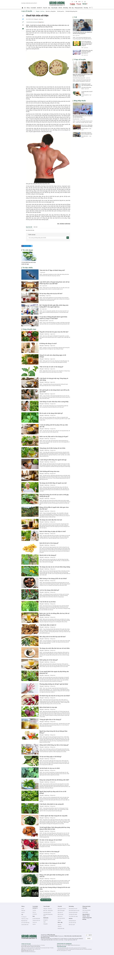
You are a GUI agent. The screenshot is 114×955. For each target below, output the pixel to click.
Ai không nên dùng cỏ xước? (48, 343)
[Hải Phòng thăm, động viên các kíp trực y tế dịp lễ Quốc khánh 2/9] (77, 52)
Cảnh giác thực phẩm (73, 914)
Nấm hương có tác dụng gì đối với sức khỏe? (53, 578)
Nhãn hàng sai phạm (86, 910)
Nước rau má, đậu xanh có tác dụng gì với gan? (54, 436)
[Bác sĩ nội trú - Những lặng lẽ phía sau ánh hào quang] (77, 127)
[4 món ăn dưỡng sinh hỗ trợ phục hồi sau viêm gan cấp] (30, 429)
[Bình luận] (22, 29)
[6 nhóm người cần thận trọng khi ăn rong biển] (30, 820)
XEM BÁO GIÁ (69, 943)
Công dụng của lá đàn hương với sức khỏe (52, 448)
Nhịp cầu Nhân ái (86, 914)
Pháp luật (23, 910)
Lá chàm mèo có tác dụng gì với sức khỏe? (53, 863)
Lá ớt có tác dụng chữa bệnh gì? (49, 590)
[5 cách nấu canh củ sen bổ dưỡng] (77, 93)
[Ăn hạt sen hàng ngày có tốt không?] (30, 761)
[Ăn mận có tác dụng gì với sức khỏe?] (30, 844)
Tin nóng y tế (23, 916)
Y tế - (41, 285)
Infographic (45, 923)
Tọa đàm (34, 910)
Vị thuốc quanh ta (60, 11)
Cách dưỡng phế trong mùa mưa (49, 471)
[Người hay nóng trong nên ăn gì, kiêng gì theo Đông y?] (30, 735)
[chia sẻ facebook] (22, 15)
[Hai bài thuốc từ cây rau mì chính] (30, 772)
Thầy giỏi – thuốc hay (40, 11)
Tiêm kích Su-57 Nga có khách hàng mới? (52, 270)
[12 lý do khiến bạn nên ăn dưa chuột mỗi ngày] (29, 256)
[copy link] (22, 22)
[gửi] (67, 237)
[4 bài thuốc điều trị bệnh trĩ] (30, 629)
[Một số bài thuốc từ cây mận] (30, 711)
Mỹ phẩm (59, 924)
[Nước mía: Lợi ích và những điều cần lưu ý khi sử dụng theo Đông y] (30, 618)
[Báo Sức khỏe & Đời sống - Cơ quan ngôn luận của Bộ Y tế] (57, 3)
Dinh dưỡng (65, 7)
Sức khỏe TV (39, 7)
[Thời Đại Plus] (85, 4)
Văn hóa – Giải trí (86, 915)
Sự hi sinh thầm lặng (25, 922)
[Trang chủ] (22, 7)
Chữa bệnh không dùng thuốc (71, 11)
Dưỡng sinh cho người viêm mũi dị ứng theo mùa (86, 85)
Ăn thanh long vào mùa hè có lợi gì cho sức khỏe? (55, 695)
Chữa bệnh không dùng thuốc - (79, 77)
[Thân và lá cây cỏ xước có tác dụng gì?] (30, 371)
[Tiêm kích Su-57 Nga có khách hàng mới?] (30, 274)
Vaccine (34, 924)
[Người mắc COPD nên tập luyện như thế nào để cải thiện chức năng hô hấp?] (83, 67)
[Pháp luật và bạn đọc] (78, 4)
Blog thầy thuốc (80, 101)
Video (44, 921)
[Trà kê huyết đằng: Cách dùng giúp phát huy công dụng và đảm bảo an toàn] (30, 831)
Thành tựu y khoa (24, 918)
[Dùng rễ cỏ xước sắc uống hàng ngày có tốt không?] (30, 359)
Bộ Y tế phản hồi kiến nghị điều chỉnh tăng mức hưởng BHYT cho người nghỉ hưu (54, 306)
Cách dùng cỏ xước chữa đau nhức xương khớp (54, 401)
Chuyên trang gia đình (87, 917)
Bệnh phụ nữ (60, 912)
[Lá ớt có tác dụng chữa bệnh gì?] (30, 594)
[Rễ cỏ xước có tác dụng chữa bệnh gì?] (30, 417)
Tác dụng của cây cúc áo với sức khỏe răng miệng (55, 567)
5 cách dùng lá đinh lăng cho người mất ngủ (53, 460)
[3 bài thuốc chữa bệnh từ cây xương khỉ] (30, 808)
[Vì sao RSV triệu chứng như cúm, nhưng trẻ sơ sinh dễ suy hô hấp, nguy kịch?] (83, 25)
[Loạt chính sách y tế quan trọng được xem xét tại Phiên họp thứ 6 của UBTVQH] (30, 286)
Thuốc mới (35, 922)
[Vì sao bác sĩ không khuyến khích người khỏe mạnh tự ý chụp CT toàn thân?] (30, 321)
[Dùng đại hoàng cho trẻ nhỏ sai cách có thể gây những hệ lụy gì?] (30, 499)
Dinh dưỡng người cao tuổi (74, 910)
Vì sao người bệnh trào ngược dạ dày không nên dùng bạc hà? (54, 672)
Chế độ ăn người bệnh (73, 912)
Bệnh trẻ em (60, 916)
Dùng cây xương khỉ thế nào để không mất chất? (54, 780)
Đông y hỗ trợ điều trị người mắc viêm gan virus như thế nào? (54, 508)
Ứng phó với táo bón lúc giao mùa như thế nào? (54, 332)
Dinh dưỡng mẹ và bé (73, 908)
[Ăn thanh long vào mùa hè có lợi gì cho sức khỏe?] (30, 700)
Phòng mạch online (79, 7)
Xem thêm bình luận (30, 230)
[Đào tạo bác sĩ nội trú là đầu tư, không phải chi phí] (77, 134)
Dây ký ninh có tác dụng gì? (48, 555)
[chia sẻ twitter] (22, 19)
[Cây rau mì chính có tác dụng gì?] (30, 856)
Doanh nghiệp (85, 912)
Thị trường (86, 7)
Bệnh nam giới (60, 914)
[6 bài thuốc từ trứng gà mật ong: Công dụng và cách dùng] (30, 383)
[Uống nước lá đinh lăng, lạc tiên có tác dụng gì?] (30, 749)
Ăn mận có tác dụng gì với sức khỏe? (51, 840)
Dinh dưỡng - (43, 295)
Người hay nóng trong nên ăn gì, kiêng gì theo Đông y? (53, 732)
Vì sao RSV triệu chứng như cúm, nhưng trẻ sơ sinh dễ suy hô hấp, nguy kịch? (82, 33)
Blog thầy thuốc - (76, 119)
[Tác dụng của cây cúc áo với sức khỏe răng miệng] (30, 571)
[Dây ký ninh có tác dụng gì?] (30, 559)
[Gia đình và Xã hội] (72, 4)
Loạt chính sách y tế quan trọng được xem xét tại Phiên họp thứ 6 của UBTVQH (54, 282)
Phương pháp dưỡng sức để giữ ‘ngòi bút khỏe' (54, 684)
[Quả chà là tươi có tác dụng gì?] (30, 547)
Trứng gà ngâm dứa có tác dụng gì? (50, 719)
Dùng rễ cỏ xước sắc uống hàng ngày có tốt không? (53, 356)
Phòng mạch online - (44, 320)
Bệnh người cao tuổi (62, 908)
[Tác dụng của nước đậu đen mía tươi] (30, 524)
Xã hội (22, 908)
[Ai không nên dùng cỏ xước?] (30, 348)
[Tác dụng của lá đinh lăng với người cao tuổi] (30, 487)
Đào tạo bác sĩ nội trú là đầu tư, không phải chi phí (86, 133)
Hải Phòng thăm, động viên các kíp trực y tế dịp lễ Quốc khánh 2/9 (87, 52)
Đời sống (84, 919)
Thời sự (28, 7)
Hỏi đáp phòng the (72, 920)
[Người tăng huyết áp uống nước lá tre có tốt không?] (30, 796)
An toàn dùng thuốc (36, 918)
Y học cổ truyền (54, 7)
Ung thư (59, 920)
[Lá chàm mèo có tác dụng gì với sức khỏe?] (30, 867)
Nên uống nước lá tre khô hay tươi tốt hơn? (53, 636)
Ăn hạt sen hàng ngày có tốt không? (50, 756)
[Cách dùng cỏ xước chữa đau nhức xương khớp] (30, 406)
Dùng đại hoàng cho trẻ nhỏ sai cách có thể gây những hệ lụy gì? (54, 495)
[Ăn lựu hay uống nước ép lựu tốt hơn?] (30, 298)
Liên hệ (88, 938)
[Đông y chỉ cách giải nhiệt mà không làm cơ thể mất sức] (30, 879)
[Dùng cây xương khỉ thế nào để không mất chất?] (30, 784)
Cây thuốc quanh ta (47, 912)
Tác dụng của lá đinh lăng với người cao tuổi (53, 483)
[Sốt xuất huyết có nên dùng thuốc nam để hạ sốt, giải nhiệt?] (30, 394)
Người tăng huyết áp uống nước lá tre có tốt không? (53, 792)
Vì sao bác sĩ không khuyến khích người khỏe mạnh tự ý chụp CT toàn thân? (53, 317)
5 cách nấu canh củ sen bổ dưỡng (86, 92)
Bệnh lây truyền (72, 924)
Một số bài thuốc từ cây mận (48, 707)
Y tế (25, 7)
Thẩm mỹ (59, 926)
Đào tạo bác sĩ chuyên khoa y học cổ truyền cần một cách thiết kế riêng (82, 116)
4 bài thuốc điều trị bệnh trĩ (48, 625)
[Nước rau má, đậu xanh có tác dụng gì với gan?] (30, 441)
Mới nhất (35, 227)
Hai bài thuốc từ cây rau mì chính (50, 768)
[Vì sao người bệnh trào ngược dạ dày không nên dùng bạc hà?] (30, 676)
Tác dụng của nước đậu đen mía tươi (51, 520)
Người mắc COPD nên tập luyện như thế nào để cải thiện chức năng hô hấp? (82, 75)
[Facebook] (88, 935)
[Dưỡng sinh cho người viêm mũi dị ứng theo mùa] (77, 86)
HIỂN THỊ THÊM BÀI (46, 899)
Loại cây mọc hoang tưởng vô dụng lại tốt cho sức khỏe (55, 888)
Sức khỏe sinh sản (72, 922)
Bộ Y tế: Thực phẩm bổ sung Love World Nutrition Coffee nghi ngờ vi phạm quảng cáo (86, 43)
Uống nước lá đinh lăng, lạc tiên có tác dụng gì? (54, 745)
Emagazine (45, 920)
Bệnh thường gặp (61, 910)
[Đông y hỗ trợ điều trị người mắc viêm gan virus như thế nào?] (30, 511)
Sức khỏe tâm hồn (61, 918)
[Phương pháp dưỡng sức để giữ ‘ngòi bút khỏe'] (30, 688)
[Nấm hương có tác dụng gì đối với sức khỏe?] (30, 583)
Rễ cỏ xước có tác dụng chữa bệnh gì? (51, 413)
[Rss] (91, 935)
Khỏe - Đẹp (71, 7)
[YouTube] (76, 1)
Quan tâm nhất (29, 227)
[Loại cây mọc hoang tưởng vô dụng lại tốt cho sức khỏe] (30, 891)
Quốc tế (22, 912)
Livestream (35, 914)
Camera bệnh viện (24, 924)
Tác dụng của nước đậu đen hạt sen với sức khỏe (55, 648)
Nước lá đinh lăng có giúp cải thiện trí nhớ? (53, 531)
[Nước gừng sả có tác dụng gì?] (30, 664)
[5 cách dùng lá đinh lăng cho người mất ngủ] (30, 464)
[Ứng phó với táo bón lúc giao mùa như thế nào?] (30, 336)
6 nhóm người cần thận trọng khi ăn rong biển (53, 816)
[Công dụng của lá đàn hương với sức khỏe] (30, 452)
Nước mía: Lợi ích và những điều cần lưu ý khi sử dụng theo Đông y (54, 614)
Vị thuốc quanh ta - (85, 94)
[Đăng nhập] (85, 1)
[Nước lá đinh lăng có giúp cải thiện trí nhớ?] (30, 536)
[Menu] (89, 7)
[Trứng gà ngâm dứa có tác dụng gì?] (30, 724)
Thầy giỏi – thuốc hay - (45, 333)
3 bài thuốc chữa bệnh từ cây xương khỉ (52, 804)
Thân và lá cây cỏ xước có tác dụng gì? (51, 367)
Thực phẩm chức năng (73, 916)
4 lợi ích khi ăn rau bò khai (48, 602)
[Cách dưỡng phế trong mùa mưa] (30, 476)
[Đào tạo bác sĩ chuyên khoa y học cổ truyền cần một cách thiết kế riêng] (83, 108)
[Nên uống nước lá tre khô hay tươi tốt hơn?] (30, 641)
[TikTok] (72, 1)
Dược (49, 7)
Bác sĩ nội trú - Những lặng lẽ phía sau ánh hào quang (86, 126)
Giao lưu (34, 912)
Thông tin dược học (36, 920)
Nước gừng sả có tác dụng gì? (49, 660)
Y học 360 (45, 7)
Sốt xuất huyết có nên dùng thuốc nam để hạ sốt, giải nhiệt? (54, 391)
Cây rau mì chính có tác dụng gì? (50, 851)
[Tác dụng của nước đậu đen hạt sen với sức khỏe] (30, 652)
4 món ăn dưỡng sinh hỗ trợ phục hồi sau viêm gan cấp (54, 425)
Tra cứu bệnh (33, 7)
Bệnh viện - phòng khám (51, 11)
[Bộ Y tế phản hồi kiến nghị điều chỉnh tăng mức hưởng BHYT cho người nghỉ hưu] (30, 309)
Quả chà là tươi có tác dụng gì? (49, 543)
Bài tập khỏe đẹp (61, 928)
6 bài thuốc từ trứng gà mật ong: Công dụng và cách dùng (54, 379)
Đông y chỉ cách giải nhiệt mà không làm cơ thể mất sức (54, 875)
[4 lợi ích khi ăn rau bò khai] (30, 606)
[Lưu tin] (22, 25)
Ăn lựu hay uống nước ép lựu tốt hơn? (51, 293)
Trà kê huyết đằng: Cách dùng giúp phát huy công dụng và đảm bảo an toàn (55, 828)
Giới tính (60, 7)
